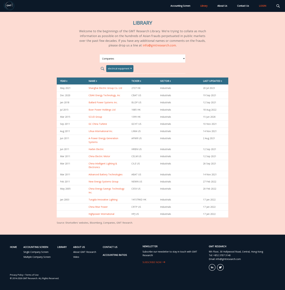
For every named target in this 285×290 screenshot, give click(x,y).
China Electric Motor (99, 156)
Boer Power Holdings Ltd (102, 109)
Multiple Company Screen (37, 256)
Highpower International (101, 213)
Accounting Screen (180, 5)
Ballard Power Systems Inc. (103, 102)
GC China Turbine (98, 123)
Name (93, 80)
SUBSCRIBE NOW (151, 262)
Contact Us (243, 5)
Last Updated (213, 80)
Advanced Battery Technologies (106, 174)
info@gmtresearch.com (159, 45)
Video (76, 256)
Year (64, 80)
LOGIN (262, 5)
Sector (165, 80)
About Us (222, 5)
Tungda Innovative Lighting (103, 199)
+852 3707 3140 (222, 255)
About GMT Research (84, 251)
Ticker (136, 80)
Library (203, 5)
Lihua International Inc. (101, 131)
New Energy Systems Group (103, 181)
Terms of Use (32, 274)
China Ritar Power (98, 206)
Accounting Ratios (115, 254)
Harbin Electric (96, 149)
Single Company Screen (35, 251)
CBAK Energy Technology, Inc (104, 95)
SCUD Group (95, 116)
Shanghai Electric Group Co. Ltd (105, 88)
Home (13, 247)
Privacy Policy (16, 274)
